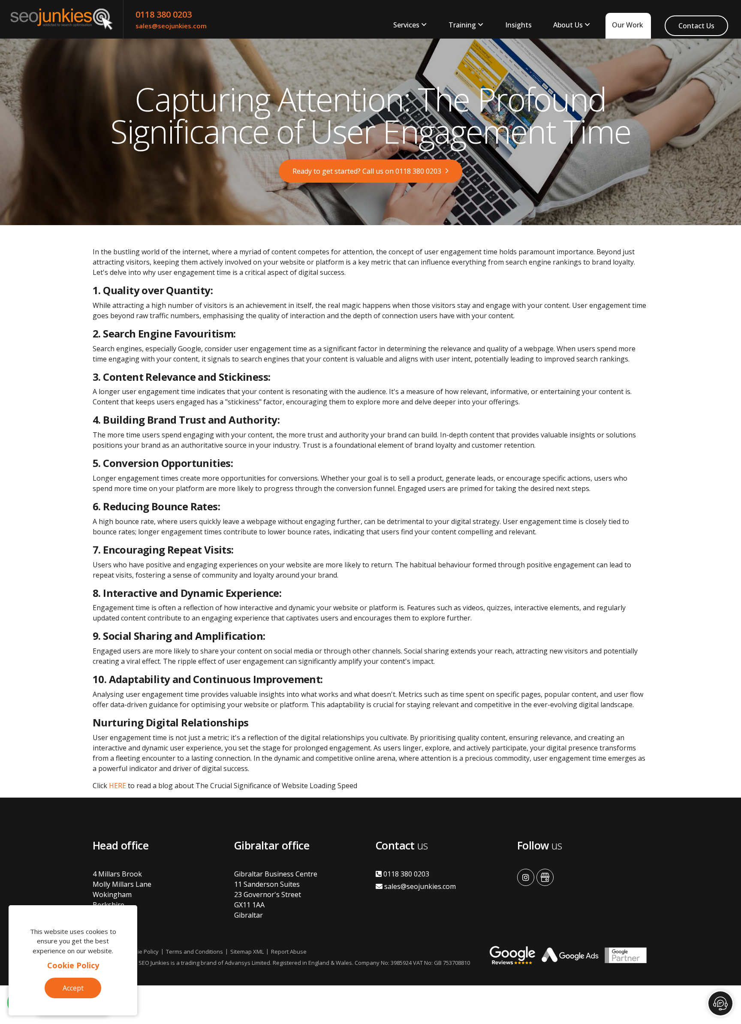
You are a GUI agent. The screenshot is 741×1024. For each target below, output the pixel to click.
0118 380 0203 (164, 14)
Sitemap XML (247, 951)
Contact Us (696, 25)
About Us (568, 25)
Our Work (627, 25)
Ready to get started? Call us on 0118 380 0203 (366, 171)
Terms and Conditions (194, 951)
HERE (117, 785)
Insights (518, 25)
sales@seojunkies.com (171, 25)
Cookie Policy (73, 965)
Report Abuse (289, 951)
